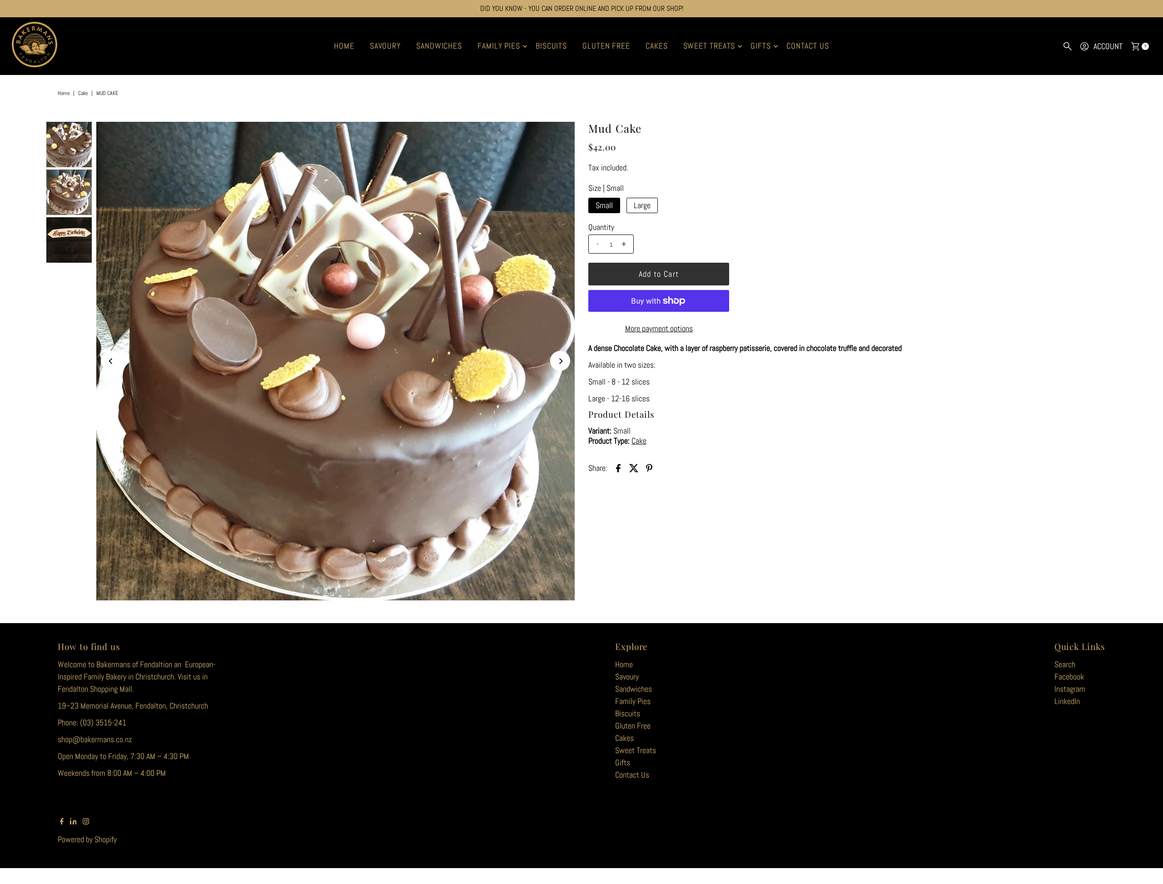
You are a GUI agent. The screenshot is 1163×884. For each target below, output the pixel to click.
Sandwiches (439, 45)
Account (1108, 46)
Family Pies (498, 45)
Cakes (657, 45)
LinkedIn (1067, 701)
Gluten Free (606, 45)
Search (1064, 664)
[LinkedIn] (73, 822)
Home (344, 45)
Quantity (601, 227)
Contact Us (807, 45)
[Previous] (111, 361)
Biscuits (551, 45)
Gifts (760, 45)
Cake (83, 93)
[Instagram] (86, 822)
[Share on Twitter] (634, 467)
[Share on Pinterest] (649, 467)
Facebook (1069, 676)
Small (604, 205)
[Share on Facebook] (618, 467)
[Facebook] (62, 822)
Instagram (1069, 689)
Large (642, 205)
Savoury (385, 45)
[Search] (1067, 46)
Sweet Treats (709, 45)
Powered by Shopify (87, 839)
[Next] (560, 361)
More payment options (659, 328)
